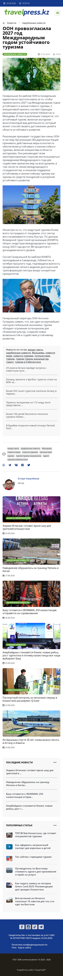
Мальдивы (38, 352)
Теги (14, 947)
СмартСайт (40, 969)
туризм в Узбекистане (28, 361)
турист (10, 361)
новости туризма (23, 355)
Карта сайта (24, 947)
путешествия (42, 355)
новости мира (14, 452)
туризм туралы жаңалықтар (32, 358)
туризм (10, 358)
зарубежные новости (18, 352)
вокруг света (35, 349)
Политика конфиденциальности (29, 944)
